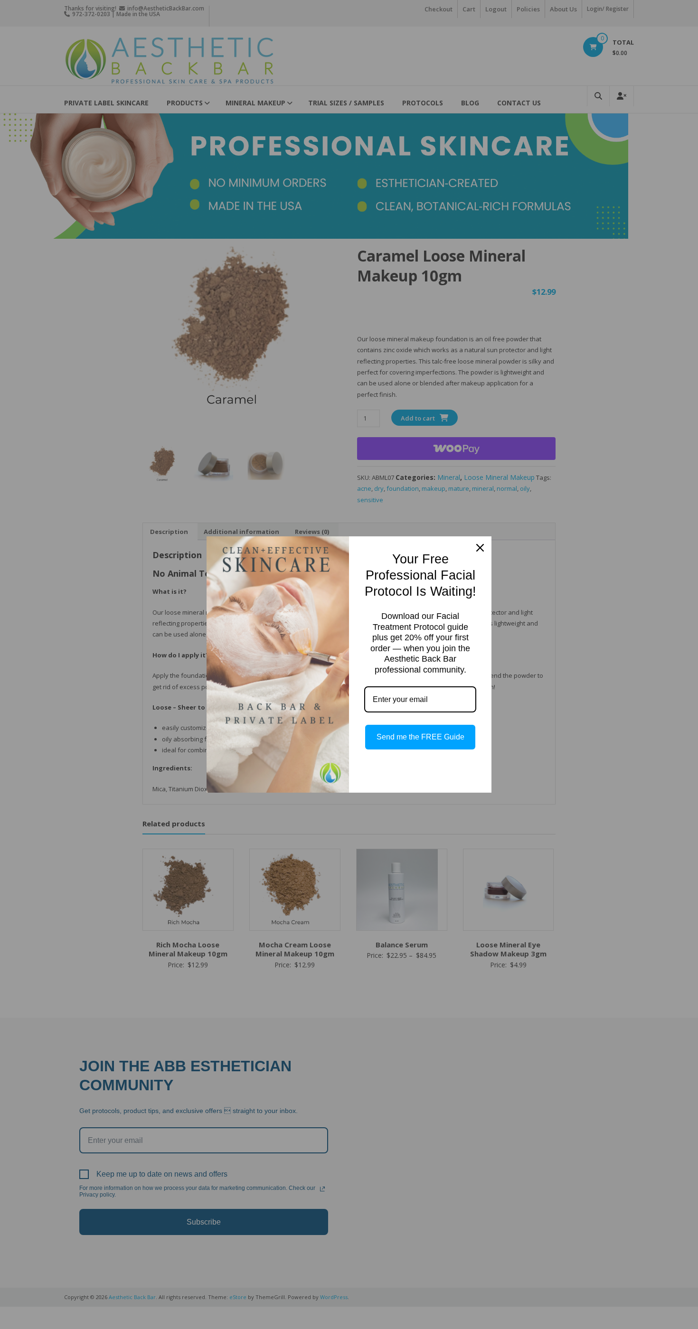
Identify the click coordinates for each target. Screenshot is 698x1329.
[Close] (480, 547)
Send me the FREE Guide (420, 737)
